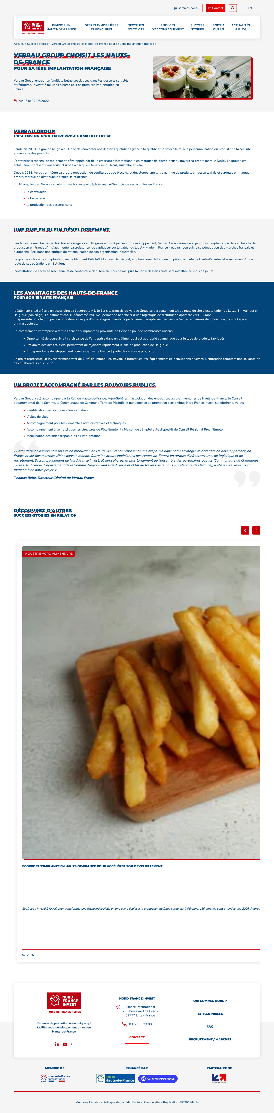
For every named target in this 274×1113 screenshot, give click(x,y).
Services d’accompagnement (168, 27)
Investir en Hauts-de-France (61, 27)
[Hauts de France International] (55, 1078)
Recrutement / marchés (210, 1039)
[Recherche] (233, 8)
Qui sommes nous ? (186, 8)
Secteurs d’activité (136, 27)
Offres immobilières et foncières (101, 27)
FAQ (210, 1026)
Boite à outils (219, 27)
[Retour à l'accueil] (33, 27)
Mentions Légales (88, 1102)
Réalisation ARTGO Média (181, 1102)
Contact (217, 8)
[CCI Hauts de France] (158, 1079)
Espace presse (210, 1014)
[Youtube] (65, 1045)
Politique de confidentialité (121, 1102)
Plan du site (151, 1102)
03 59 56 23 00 (140, 1024)
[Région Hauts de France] (115, 1078)
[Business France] (219, 1078)
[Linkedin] (57, 1045)
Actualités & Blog (240, 27)
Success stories (197, 27)
